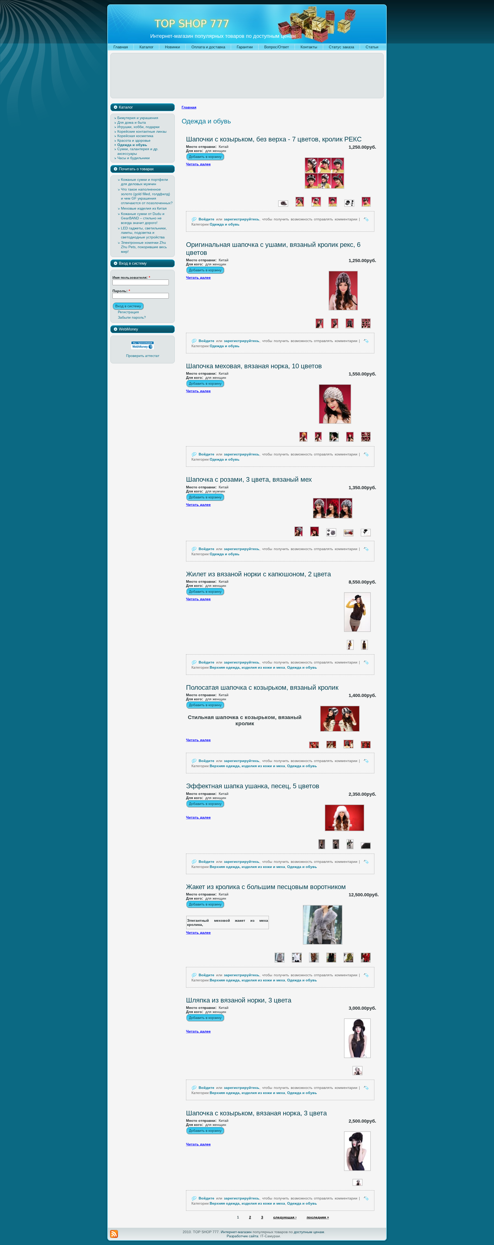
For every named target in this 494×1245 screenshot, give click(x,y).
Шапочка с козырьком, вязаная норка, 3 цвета (256, 1113)
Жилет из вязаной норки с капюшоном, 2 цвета (258, 574)
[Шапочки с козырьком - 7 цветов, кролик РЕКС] (324, 191)
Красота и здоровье (134, 140)
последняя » (318, 1217)
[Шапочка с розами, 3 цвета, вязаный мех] (332, 521)
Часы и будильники (133, 158)
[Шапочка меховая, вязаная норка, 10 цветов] (335, 426)
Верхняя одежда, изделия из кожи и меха (247, 667)
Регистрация (128, 312)
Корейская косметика (135, 136)
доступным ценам (309, 1232)
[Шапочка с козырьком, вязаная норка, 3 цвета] (357, 1173)
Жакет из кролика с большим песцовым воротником (266, 887)
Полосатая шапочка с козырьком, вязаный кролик (262, 687)
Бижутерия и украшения (137, 118)
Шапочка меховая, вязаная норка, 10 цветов (254, 366)
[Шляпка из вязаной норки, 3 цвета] (357, 1060)
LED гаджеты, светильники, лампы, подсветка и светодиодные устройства (144, 232)
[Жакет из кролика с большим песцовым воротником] (322, 947)
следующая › (285, 1217)
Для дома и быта (131, 122)
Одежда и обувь (132, 145)
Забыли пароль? (132, 317)
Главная (189, 107)
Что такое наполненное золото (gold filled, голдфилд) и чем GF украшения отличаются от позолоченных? (147, 196)
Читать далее (198, 164)
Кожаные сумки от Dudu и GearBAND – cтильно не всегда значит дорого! (142, 218)
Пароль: (121, 291)
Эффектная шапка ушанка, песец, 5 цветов (252, 786)
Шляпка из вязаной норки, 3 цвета (238, 1000)
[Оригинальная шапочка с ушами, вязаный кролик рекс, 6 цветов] (343, 313)
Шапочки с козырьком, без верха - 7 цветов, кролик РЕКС (274, 139)
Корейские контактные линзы (141, 131)
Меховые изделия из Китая (144, 208)
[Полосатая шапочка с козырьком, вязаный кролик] (339, 734)
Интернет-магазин (236, 1232)
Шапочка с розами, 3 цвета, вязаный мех (249, 479)
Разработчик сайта (242, 1236)
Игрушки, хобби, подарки (138, 127)
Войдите (206, 219)
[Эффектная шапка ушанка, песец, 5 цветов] (344, 833)
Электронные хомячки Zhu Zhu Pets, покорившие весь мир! (144, 247)
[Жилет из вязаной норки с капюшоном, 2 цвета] (357, 634)
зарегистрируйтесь (241, 219)
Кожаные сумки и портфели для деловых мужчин (144, 181)
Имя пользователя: (131, 277)
